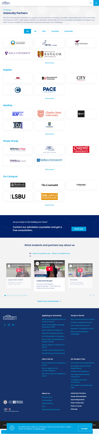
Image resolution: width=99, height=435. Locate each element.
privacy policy (40, 429)
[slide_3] (11, 295)
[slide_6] (17, 295)
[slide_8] (21, 295)
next (93, 295)
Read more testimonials (48, 301)
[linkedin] (13, 324)
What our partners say (41, 253)
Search (91, 3)
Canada (55, 31)
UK (35, 31)
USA (44, 31)
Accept (84, 428)
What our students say (61, 253)
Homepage (7, 10)
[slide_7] (19, 295)
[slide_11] (26, 295)
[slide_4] (13, 295)
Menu (96, 3)
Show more (49, 63)
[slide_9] (22, 295)
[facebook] (4, 324)
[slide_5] (15, 295)
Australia (68, 31)
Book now (79, 229)
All (27, 31)
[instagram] (9, 324)
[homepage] (6, 2)
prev (90, 295)
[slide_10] (24, 295)
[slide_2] (9, 295)
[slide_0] (5, 295)
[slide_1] (7, 295)
